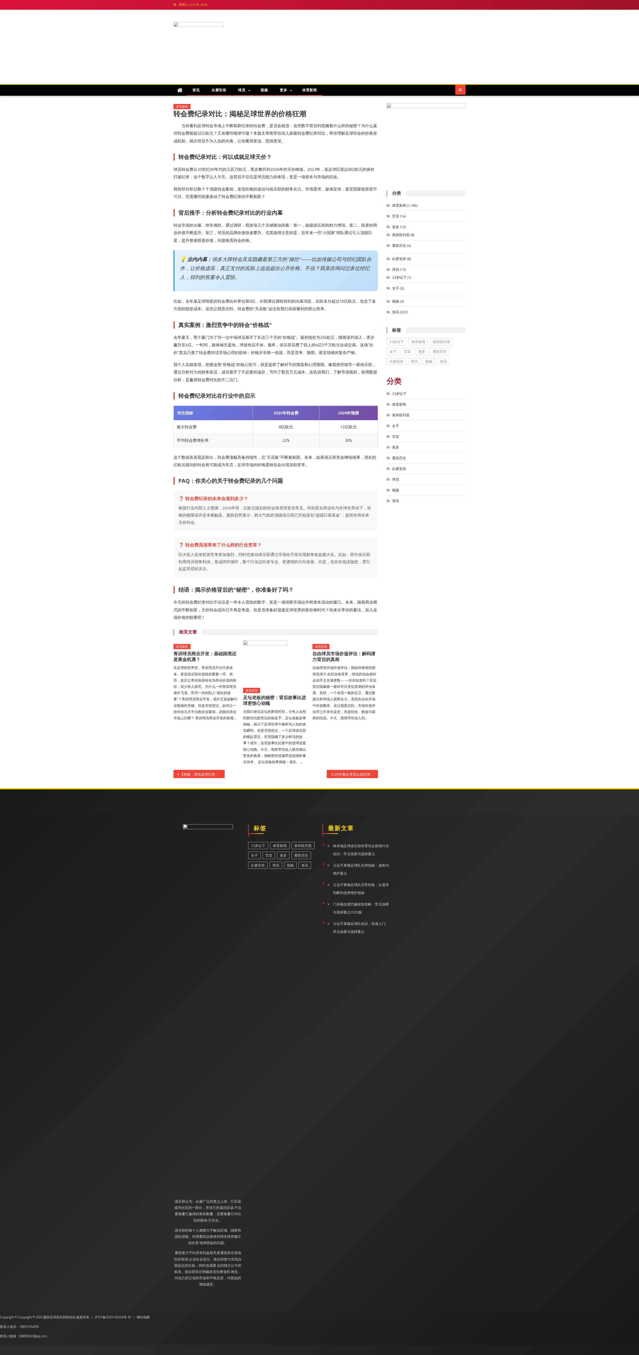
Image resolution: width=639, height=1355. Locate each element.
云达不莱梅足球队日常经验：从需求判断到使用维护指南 (361, 888)
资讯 (196, 89)
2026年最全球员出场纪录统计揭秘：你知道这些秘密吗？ (354, 774)
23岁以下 (399, 277)
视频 (264, 89)
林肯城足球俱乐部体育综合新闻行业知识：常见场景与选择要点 (361, 849)
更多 (283, 89)
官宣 (395, 216)
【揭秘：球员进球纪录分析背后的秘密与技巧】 (202, 774)
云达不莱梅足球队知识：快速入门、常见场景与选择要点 (361, 927)
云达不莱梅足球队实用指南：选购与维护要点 (361, 869)
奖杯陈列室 (401, 234)
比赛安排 (219, 89)
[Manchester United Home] (179, 90)
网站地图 (143, 1317)
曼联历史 (399, 245)
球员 (241, 89)
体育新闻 (309, 89)
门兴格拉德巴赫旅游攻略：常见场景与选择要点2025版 (361, 908)
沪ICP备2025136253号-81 (113, 1317)
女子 (395, 288)
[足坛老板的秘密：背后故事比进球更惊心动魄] (276, 662)
